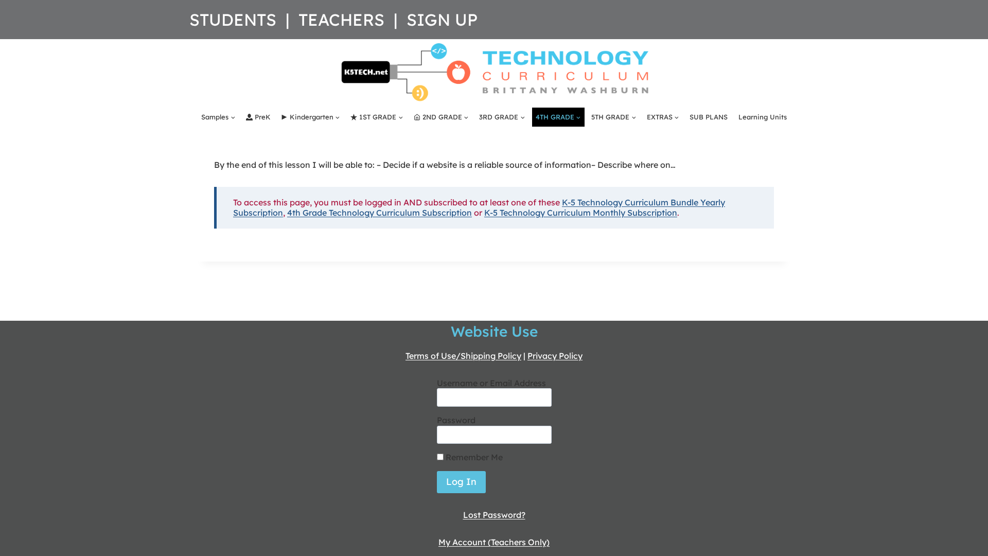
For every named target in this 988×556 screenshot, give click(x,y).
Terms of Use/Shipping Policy (463, 356)
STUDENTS (232, 19)
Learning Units (762, 117)
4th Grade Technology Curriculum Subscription (379, 212)
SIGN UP (442, 19)
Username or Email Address (491, 383)
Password (456, 420)
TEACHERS (341, 19)
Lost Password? (494, 515)
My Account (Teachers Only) (494, 542)
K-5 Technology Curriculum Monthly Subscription (580, 212)
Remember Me (473, 457)
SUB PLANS (709, 117)
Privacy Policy (555, 356)
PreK (263, 117)
